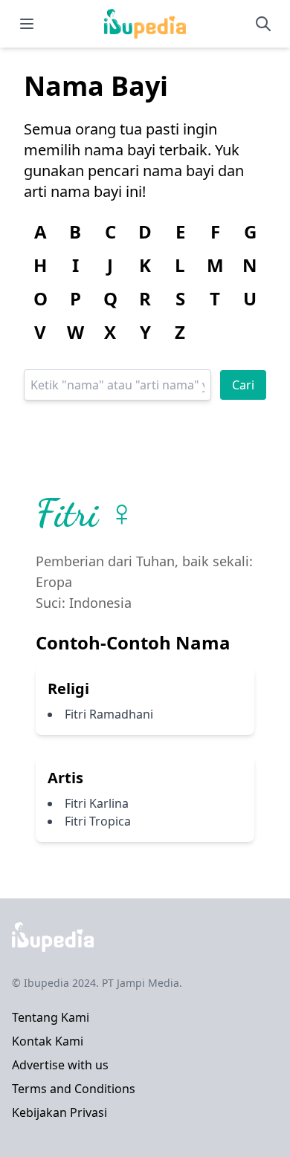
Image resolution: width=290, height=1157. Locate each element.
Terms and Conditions (73, 1088)
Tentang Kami (50, 1017)
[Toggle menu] (27, 24)
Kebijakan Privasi (59, 1112)
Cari (243, 385)
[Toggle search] (263, 24)
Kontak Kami (47, 1041)
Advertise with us (60, 1065)
